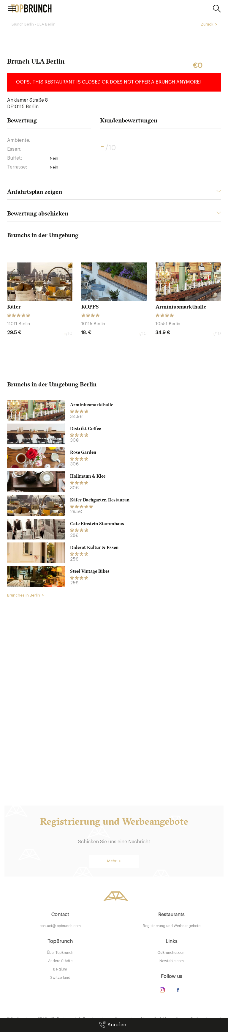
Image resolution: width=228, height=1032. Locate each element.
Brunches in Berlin (23, 595)
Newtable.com (171, 961)
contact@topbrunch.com (60, 926)
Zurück (207, 24)
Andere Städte (60, 961)
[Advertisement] (114, 693)
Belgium (60, 969)
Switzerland (60, 977)
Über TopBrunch (60, 952)
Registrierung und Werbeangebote (171, 926)
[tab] (114, 193)
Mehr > (114, 861)
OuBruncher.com (171, 952)
